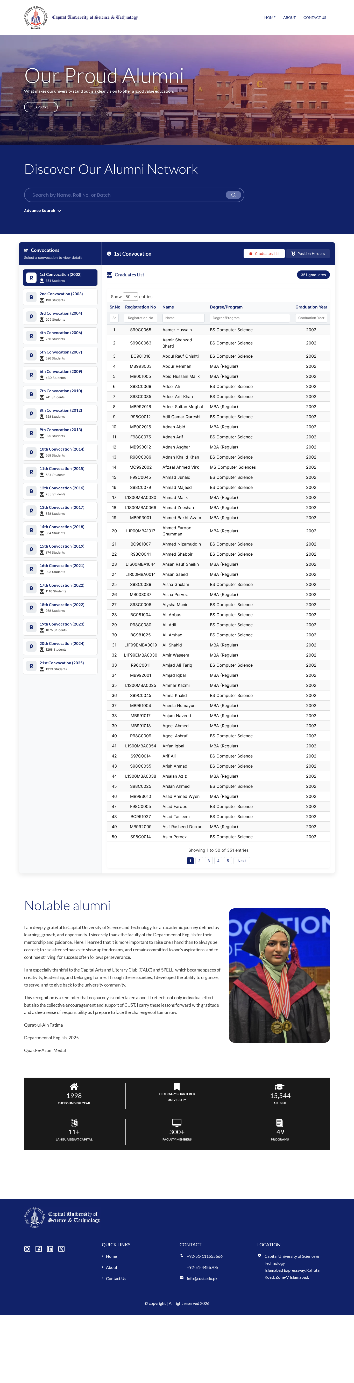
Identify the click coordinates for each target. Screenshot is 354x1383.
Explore (40, 107)
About (289, 17)
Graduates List (267, 253)
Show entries (131, 296)
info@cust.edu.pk (202, 1278)
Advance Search (39, 210)
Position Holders (311, 253)
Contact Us (314, 17)
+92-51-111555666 (205, 1256)
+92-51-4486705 (202, 1267)
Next (242, 860)
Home (269, 17)
